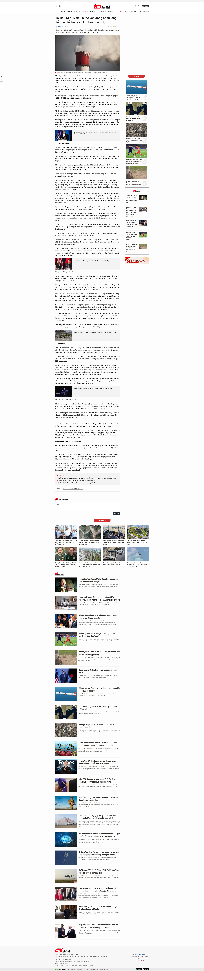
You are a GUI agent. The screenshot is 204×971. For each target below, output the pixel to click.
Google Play (146, 969)
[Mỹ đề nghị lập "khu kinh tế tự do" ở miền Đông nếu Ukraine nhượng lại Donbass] (66, 912)
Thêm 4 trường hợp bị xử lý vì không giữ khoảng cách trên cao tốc (113, 563)
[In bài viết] (111, 26)
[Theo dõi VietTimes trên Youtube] (141, 960)
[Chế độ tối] (139, 6)
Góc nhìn (69, 11)
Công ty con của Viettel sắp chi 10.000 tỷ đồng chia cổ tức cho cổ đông (137, 542)
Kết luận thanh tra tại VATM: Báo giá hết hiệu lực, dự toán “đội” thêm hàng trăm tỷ (113, 542)
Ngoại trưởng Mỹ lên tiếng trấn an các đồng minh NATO (98, 671)
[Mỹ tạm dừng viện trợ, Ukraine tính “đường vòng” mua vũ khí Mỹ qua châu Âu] (143, 223)
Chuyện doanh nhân (130, 11)
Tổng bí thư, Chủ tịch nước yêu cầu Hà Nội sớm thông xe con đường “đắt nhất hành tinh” (66, 542)
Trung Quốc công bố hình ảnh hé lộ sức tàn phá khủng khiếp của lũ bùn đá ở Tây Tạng (89, 542)
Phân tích (60, 574)
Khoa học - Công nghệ (88, 11)
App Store (139, 969)
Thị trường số (101, 11)
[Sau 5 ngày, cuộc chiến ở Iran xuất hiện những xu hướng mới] (136, 108)
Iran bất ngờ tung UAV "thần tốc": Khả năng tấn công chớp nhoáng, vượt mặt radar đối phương (97, 889)
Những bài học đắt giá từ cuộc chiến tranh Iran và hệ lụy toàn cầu (134, 140)
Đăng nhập (145, 6)
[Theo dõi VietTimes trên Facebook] (136, 960)
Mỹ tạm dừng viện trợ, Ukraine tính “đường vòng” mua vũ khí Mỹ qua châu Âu (131, 224)
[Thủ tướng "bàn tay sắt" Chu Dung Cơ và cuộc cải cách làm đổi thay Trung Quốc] (143, 197)
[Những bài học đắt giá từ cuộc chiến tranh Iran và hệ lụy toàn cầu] (136, 130)
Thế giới (119, 11)
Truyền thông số (143, 11)
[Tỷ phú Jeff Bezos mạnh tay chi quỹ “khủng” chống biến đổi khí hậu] (63, 391)
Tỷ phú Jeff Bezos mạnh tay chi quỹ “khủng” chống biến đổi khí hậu (93, 388)
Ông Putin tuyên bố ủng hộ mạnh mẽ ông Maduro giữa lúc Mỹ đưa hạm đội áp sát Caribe (98, 926)
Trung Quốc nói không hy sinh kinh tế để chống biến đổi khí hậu (91, 261)
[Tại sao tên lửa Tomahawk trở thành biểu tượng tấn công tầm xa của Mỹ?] (136, 87)
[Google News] (116, 26)
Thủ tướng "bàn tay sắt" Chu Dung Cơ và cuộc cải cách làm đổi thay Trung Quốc (131, 199)
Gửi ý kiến (116, 513)
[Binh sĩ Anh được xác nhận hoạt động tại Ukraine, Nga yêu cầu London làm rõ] (66, 803)
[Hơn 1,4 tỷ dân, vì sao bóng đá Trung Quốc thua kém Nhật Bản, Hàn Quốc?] (136, 151)
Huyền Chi (60, 26)
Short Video (111, 11)
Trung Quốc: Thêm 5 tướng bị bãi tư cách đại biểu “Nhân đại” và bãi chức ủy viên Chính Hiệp (65, 564)
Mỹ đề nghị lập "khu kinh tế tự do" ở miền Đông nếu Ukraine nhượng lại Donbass (99, 907)
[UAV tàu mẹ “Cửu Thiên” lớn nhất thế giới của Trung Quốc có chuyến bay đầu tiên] (66, 876)
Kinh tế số (77, 11)
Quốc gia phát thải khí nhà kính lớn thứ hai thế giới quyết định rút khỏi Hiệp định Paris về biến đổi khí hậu (95, 133)
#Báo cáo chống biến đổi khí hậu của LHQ (73, 488)
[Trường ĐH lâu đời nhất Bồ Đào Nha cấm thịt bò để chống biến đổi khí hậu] (63, 335)
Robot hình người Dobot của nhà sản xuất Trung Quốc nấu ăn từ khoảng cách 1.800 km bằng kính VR (131, 211)
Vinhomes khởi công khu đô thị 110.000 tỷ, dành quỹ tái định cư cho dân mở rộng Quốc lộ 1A (89, 564)
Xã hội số (62, 11)
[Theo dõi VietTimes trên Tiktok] (144, 960)
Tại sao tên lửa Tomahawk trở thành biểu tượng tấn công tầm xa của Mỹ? (133, 97)
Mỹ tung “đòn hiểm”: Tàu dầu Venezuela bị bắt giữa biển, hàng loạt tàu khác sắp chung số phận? (98, 853)
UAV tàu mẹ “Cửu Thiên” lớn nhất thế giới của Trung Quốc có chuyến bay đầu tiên (99, 871)
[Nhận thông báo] (136, 6)
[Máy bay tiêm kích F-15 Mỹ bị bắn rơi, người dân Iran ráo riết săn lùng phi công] (136, 172)
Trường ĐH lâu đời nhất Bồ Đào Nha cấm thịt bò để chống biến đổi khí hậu (95, 332)
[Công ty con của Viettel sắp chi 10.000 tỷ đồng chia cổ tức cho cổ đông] (138, 532)
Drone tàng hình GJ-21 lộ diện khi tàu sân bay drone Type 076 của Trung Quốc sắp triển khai (137, 564)
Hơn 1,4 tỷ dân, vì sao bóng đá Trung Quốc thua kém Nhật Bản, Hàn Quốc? (134, 161)
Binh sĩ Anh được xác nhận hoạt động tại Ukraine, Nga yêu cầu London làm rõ (98, 798)
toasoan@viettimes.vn (140, 954)
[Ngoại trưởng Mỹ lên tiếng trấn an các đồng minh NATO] (66, 676)
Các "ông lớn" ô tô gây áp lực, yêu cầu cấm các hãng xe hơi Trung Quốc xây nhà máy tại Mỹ (97, 816)
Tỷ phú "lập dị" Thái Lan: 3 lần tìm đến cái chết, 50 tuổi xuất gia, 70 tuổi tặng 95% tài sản (98, 762)
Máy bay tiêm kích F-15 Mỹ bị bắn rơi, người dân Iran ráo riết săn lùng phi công (134, 182)
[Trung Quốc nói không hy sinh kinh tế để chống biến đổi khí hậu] (63, 264)
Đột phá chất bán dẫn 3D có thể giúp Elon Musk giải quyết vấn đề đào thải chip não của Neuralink (99, 835)
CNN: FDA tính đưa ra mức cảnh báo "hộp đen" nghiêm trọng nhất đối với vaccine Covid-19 (96, 780)
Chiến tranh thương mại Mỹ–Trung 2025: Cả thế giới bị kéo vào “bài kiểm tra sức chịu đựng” (97, 744)
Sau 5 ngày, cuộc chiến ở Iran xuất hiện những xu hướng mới (133, 118)
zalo (138, 960)
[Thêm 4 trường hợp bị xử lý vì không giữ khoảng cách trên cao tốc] (114, 554)
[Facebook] (108, 26)
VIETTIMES (102, 6)
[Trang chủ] (56, 11)
